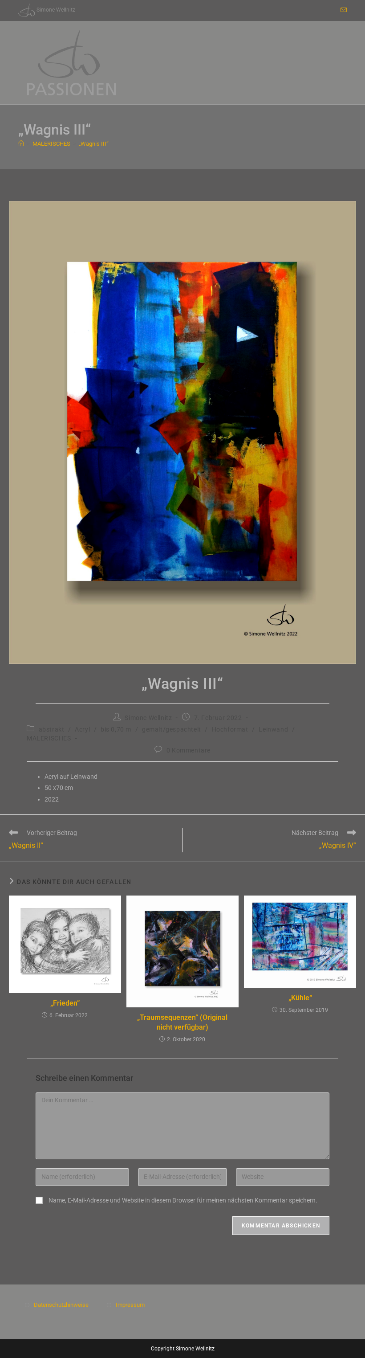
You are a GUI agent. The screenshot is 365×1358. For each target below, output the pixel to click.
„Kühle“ (300, 998)
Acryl (82, 729)
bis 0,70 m (116, 729)
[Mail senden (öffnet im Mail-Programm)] (342, 10)
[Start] (21, 143)
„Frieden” (65, 1003)
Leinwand (273, 729)
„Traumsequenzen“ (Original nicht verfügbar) (182, 1022)
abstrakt (52, 729)
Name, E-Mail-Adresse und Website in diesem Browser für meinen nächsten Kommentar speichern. (183, 1200)
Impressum (130, 1304)
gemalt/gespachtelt (171, 729)
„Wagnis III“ (94, 143)
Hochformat (230, 729)
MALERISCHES (49, 738)
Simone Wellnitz (148, 717)
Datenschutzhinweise (61, 1304)
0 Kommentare (188, 750)
